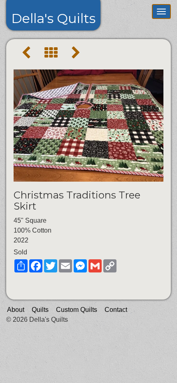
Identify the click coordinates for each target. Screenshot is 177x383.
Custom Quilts (76, 309)
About (15, 309)
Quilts (40, 309)
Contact (116, 309)
